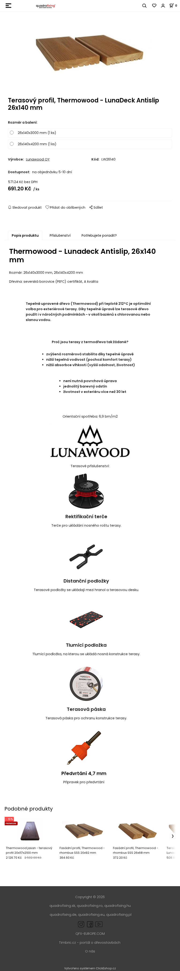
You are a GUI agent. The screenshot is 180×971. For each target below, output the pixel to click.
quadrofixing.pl (118, 914)
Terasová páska (86, 709)
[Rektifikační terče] (86, 491)
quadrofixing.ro (90, 905)
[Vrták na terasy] (83, 748)
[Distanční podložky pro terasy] (86, 555)
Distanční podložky (86, 581)
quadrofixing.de (63, 914)
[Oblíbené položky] (154, 5)
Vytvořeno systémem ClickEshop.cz (90, 968)
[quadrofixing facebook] (89, 924)
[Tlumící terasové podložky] (86, 619)
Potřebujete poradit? (99, 235)
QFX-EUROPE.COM (90, 933)
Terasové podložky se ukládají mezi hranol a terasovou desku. (86, 589)
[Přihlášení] (163, 5)
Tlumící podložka (86, 645)
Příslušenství (60, 235)
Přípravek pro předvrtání (83, 782)
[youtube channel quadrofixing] (98, 924)
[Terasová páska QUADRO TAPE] (86, 683)
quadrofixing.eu (91, 914)
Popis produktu (25, 235)
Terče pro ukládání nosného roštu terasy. (86, 525)
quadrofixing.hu (117, 905)
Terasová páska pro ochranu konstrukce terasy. (86, 718)
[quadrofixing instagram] (81, 924)
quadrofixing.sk (62, 905)
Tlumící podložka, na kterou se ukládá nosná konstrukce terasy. (86, 654)
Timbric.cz (67, 942)
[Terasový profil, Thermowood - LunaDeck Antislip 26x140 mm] (90, 59)
